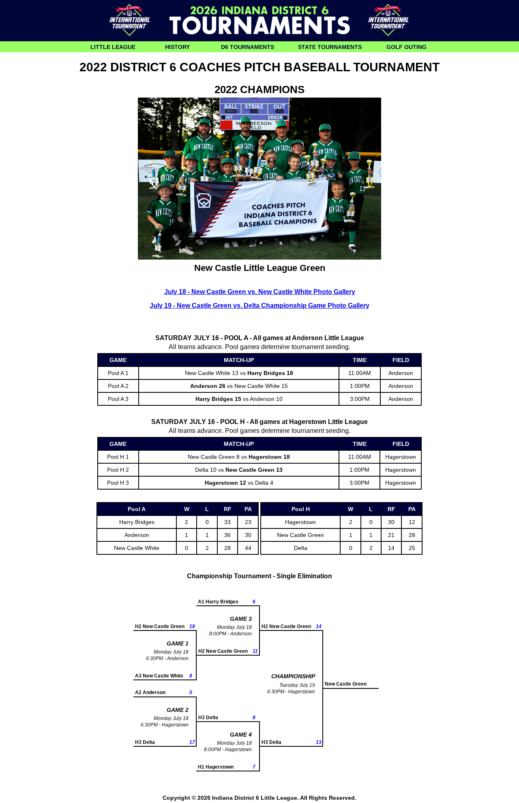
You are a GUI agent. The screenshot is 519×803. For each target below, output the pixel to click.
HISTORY (177, 47)
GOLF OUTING (406, 47)
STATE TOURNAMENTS (330, 47)
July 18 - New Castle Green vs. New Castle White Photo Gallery (259, 291)
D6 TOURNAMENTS (247, 47)
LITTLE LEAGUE (112, 47)
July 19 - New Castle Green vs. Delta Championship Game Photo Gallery (259, 305)
